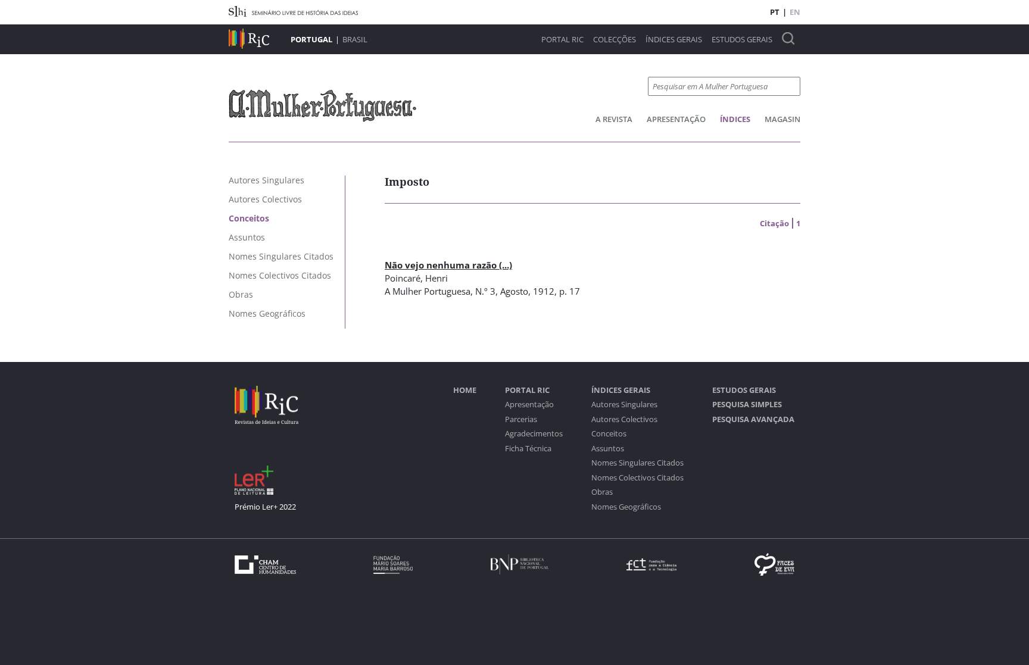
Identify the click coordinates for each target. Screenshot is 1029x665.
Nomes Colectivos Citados (637, 477)
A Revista (613, 119)
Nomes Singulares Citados (637, 462)
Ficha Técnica (528, 448)
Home (464, 390)
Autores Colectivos (624, 419)
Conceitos (608, 433)
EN (795, 12)
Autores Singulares (624, 404)
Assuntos (607, 448)
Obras (602, 492)
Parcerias (521, 419)
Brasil (354, 39)
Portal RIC (562, 39)
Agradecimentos (534, 433)
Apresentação (676, 119)
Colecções (614, 39)
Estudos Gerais (742, 39)
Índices (735, 119)
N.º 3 (485, 291)
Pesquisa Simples (747, 404)
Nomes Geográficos (626, 506)
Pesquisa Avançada (753, 419)
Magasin (782, 119)
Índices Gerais (674, 39)
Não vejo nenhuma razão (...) (448, 265)
